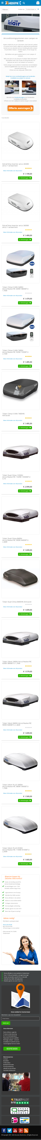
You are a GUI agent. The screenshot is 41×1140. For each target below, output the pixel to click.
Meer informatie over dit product (12, 171)
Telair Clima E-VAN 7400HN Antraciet (13, 415)
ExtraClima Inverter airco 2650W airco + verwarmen (15, 165)
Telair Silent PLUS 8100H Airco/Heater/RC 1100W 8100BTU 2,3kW (15, 850)
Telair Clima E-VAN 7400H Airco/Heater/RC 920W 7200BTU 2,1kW (15, 352)
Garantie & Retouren (9, 1070)
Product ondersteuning (10, 1034)
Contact (5, 1059)
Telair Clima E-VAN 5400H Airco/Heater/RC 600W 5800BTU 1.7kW (15, 289)
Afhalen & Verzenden (9, 1068)
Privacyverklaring (8, 1066)
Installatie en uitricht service (11, 1042)
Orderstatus (6, 1063)
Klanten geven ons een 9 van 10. (13, 981)
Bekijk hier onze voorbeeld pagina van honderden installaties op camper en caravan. (20, 77)
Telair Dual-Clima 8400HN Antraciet (16, 602)
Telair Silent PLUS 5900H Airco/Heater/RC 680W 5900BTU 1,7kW (15, 786)
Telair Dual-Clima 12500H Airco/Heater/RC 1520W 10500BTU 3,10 (16, 477)
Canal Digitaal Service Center (11, 1043)
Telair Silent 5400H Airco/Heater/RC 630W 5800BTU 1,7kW (17, 662)
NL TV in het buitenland (10, 1036)
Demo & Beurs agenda (9, 1032)
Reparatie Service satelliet (10, 1038)
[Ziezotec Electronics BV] (13, 3)
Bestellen (6, 1061)
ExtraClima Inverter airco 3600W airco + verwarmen (15, 226)
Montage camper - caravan (11, 1040)
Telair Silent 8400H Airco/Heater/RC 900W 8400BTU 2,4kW (17, 724)
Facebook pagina (20, 97)
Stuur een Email (7, 924)
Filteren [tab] (5, 10)
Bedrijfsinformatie (8, 1064)
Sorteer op (21, 9)
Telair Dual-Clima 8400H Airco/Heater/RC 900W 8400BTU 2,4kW (15, 540)
